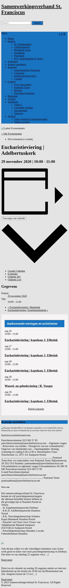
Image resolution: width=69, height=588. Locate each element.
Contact (12, 81)
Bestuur (18, 90)
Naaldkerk (19, 53)
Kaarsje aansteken (17, 64)
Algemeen (13, 102)
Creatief (18, 78)
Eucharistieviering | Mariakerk (24, 307)
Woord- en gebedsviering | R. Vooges (29, 386)
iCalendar (12, 273)
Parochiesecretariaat (24, 93)
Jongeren (12, 67)
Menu (4, 33)
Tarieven (18, 113)
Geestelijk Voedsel (23, 107)
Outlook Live (14, 279)
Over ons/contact (22, 84)
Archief (11, 116)
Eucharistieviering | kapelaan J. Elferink (31, 340)
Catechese (19, 73)
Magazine (13, 96)
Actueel (12, 99)
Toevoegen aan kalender (14, 218)
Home (11, 38)
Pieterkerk (19, 55)
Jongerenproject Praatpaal (27, 70)
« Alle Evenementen (11, 133)
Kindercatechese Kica (25, 76)
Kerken (11, 41)
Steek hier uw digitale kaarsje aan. (16, 435)
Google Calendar (16, 271)
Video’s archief (21, 122)
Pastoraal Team (22, 87)
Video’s (18, 104)
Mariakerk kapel (22, 50)
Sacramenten (20, 110)
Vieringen (13, 61)
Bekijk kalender (36, 409)
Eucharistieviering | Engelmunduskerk (28, 310)
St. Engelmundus (22, 44)
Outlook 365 (14, 276)
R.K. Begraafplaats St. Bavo (28, 58)
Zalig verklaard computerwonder (30, 119)
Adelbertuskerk (22, 47)
